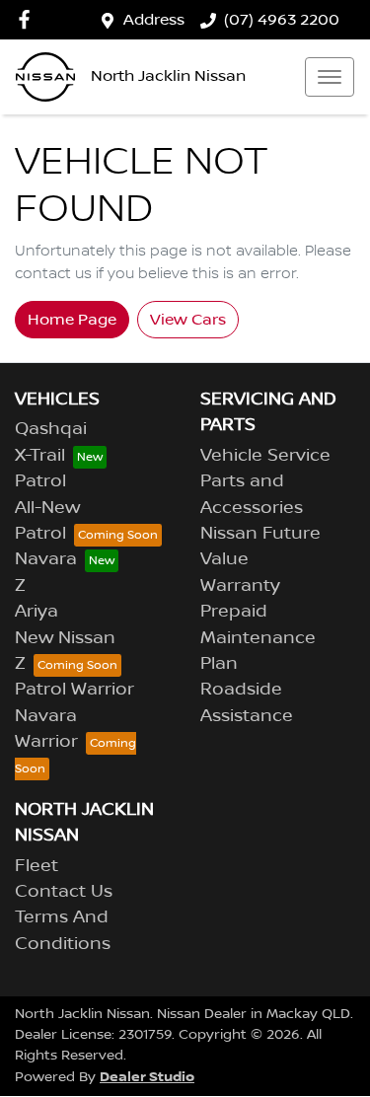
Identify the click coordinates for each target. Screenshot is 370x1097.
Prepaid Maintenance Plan (258, 638)
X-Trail (40, 456)
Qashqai (51, 429)
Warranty (240, 586)
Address (154, 20)
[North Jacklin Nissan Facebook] (28, 19)
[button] (329, 77)
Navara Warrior (46, 729)
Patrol (40, 481)
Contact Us (63, 892)
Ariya (36, 611)
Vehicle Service (265, 456)
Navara (46, 559)
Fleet (36, 866)
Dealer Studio (147, 1076)
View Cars (188, 320)
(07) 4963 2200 (281, 20)
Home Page (72, 320)
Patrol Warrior (74, 689)
